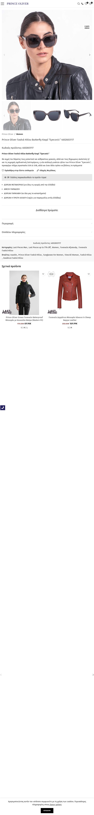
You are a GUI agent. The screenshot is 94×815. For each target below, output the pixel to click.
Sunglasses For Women (53, 255)
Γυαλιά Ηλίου (86, 255)
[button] (4, 54)
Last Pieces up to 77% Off (40, 247)
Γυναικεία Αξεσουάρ (68, 247)
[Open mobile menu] (3, 3)
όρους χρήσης (56, 804)
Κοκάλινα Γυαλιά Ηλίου (13, 258)
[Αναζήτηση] (79, 3)
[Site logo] (18, 3)
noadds (13, 255)
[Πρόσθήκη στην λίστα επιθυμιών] (43, 274)
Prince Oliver (7, 134)
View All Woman (72, 255)
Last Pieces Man (20, 247)
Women (19, 134)
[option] (43, 97)
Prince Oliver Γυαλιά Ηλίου (30, 255)
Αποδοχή (47, 810)
